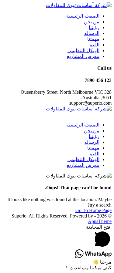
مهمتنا (93, 39)
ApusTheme (100, 221)
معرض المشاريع (83, 56)
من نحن (91, 21)
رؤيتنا (94, 27)
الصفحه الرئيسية (82, 16)
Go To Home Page (93, 210)
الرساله (91, 33)
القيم (94, 44)
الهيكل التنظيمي (83, 50)
